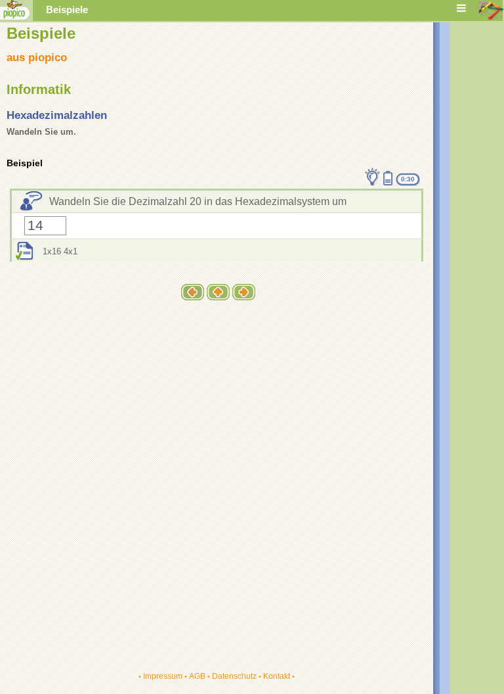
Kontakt (276, 676)
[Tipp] (372, 177)
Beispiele (67, 10)
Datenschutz (234, 676)
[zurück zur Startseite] (15, 17)
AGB (197, 676)
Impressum (162, 676)
